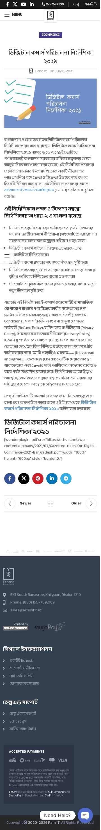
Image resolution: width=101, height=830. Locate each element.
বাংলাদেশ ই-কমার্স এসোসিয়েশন (29, 190)
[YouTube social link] (23, 4)
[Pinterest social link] (37, 478)
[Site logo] (50, 16)
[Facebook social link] (7, 4)
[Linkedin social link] (32, 4)
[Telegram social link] (66, 478)
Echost (41, 71)
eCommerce (50, 35)
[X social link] (15, 4)
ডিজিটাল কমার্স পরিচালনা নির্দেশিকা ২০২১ (50, 405)
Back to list (50, 503)
